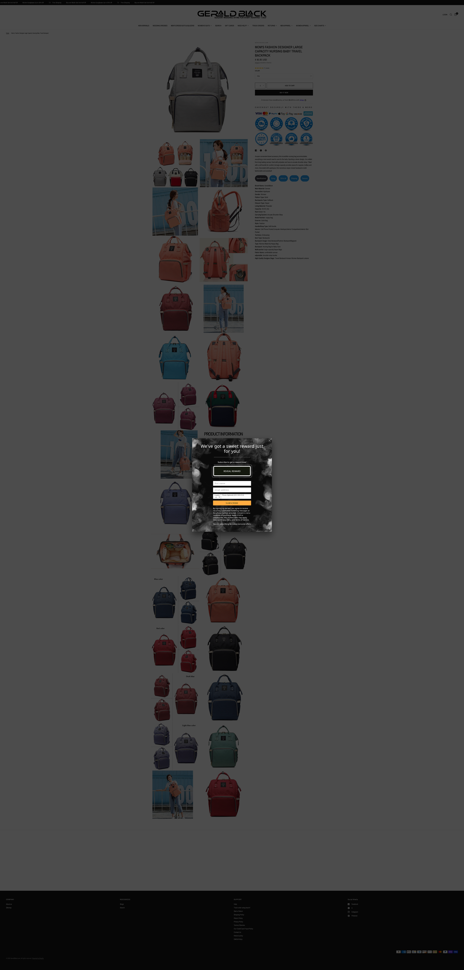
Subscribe (232, 503)
